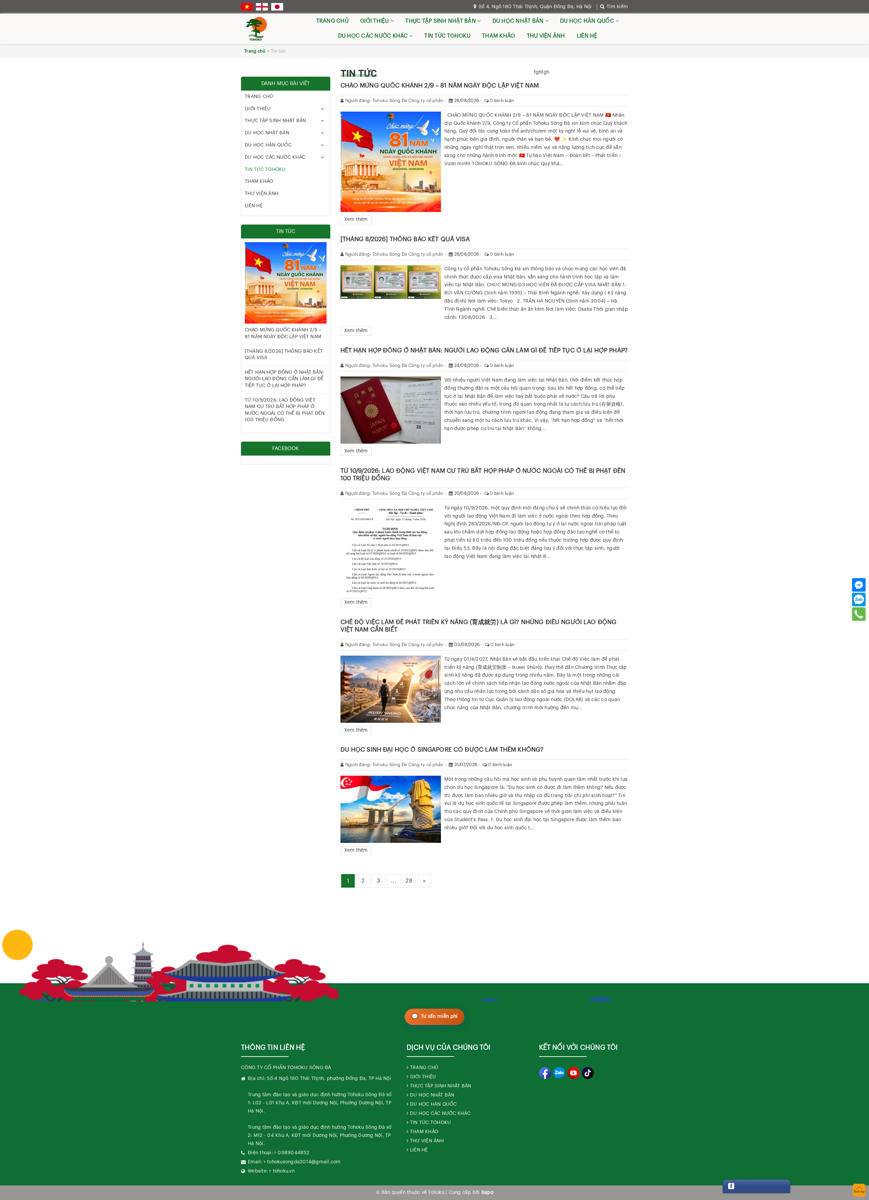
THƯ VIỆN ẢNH (546, 36)
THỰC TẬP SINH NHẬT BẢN (441, 21)
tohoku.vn (284, 1171)
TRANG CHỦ (332, 21)
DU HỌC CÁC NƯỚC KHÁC (373, 36)
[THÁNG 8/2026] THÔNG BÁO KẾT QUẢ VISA (405, 239)
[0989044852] (859, 614)
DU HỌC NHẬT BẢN (519, 21)
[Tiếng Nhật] (277, 7)
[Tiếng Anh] (262, 7)
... (393, 881)
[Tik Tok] (588, 1073)
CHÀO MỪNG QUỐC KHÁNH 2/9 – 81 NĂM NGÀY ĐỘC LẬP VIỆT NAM (439, 85)
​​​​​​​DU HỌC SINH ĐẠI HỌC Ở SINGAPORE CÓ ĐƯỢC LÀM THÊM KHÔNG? (442, 750)
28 (409, 881)
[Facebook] (859, 585)
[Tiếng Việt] (247, 7)
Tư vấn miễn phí (439, 1016)
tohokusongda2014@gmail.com (304, 1162)
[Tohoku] (256, 28)
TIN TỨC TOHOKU (447, 36)
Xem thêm (356, 219)
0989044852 (293, 1152)
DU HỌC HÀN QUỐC (587, 21)
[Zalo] (859, 599)
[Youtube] (573, 1073)
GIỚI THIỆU (375, 21)
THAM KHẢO (498, 36)
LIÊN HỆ (587, 36)
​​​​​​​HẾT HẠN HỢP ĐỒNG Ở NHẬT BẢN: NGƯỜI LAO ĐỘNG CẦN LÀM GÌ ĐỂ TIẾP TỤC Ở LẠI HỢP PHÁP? (484, 350)
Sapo (487, 1192)
